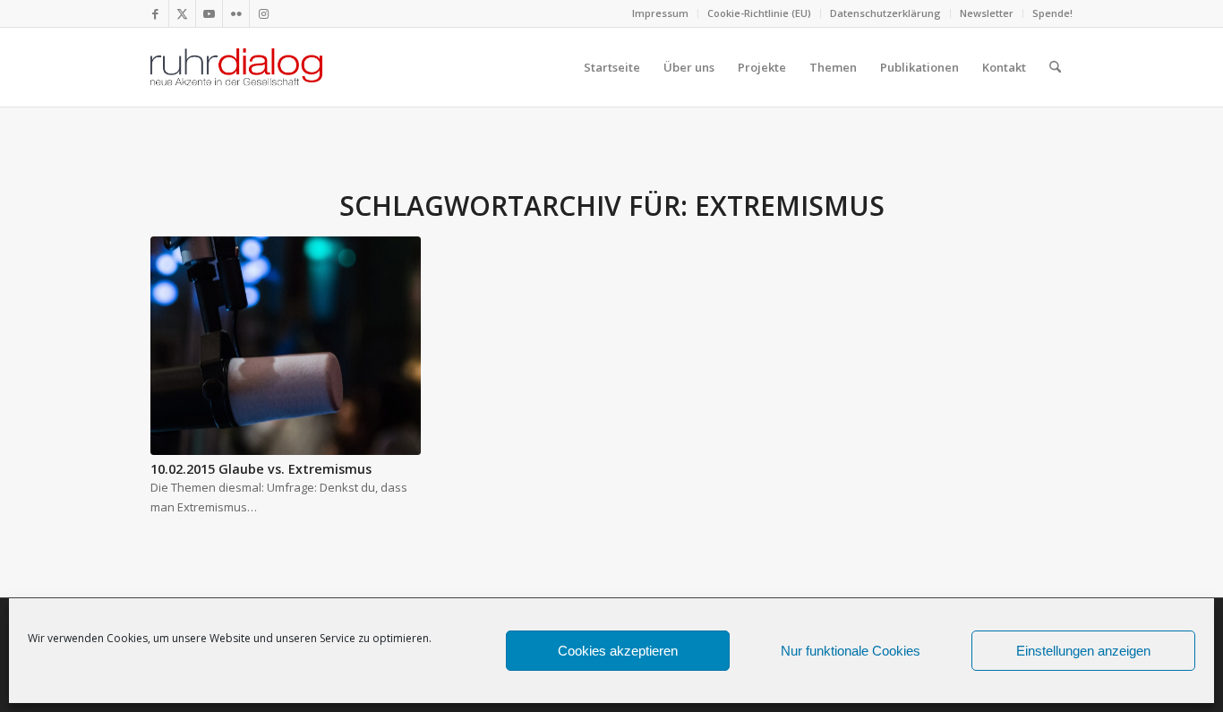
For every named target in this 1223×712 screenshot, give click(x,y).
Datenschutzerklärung (885, 13)
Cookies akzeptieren (618, 650)
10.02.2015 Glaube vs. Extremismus (261, 468)
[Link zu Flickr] (236, 13)
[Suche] (1055, 67)
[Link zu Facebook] (155, 13)
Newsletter (986, 13)
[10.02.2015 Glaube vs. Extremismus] (285, 345)
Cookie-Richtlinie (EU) (759, 13)
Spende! (1052, 13)
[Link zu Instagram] (263, 13)
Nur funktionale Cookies (850, 650)
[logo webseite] (236, 67)
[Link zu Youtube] (209, 13)
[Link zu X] (182, 13)
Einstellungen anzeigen (1083, 650)
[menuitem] (660, 13)
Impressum (660, 13)
